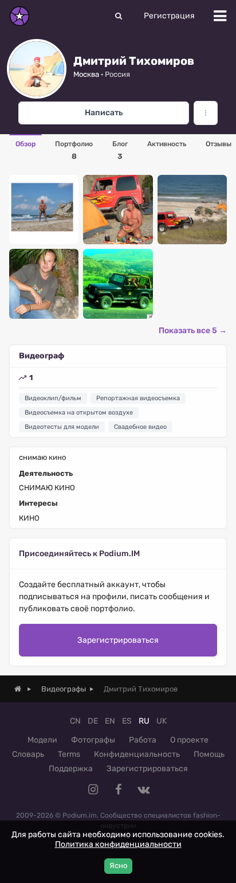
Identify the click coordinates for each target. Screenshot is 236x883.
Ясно (118, 865)
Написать (104, 113)
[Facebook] (118, 789)
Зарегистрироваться (118, 640)
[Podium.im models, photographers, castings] (19, 16)
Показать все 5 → (193, 330)
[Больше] (206, 113)
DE (93, 721)
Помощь (209, 754)
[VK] (143, 789)
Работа (142, 740)
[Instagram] (93, 789)
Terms (69, 754)
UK (161, 721)
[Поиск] (119, 16)
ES (127, 721)
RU (144, 721)
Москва (86, 74)
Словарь (28, 754)
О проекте (189, 740)
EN (110, 721)
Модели (42, 740)
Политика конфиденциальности (118, 844)
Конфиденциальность (137, 754)
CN (75, 721)
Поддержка (71, 768)
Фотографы (93, 740)
